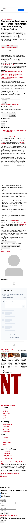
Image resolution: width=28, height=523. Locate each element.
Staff (4, 444)
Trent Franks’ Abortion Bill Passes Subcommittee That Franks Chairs (11, 75)
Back (2, 513)
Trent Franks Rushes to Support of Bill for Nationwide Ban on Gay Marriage (11, 72)
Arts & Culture (6, 413)
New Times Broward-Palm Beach (11, 457)
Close (2, 522)
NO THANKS (12, 115)
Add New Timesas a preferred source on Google (9, 46)
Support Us (21, 9)
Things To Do (6, 417)
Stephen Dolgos (14, 137)
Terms (13, 104)
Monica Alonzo (6, 42)
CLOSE (3, 125)
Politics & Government (6, 19)
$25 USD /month (15, 246)
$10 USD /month (6, 246)
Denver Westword (7, 453)
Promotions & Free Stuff (9, 428)
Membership (6, 446)
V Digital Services (7, 458)
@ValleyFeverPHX (21, 222)
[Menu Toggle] (2, 10)
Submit (7, 513)
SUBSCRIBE (5, 115)
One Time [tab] (4, 241)
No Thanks (3, 501)
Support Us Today (5, 251)
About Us (5, 437)
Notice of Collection (6, 104)
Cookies (10, 462)
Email (2, 98)
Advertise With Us (7, 424)
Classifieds (6, 426)
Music (4, 415)
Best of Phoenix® (5, 496)
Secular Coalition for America (10, 64)
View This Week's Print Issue (8, 405)
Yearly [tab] (14, 241)
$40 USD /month (6, 248)
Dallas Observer (7, 451)
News (4, 410)
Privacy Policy (6, 431)
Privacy (17, 104)
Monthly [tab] (9, 241)
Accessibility (15, 462)
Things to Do (4, 493)
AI (18, 462)
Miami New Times (7, 455)
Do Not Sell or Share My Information (10, 473)
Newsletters (6, 419)
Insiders (3, 495)
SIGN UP (4, 102)
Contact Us (5, 440)
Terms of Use (6, 429)
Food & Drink (6, 411)
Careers (5, 439)
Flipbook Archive (7, 442)
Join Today (3, 499)
